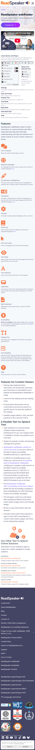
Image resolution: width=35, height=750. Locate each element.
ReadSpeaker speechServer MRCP (13, 689)
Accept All (25, 746)
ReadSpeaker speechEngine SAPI (13, 693)
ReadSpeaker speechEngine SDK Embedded (17, 681)
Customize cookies (19, 743)
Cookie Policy (6, 641)
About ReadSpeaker (8, 607)
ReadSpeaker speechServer (11, 685)
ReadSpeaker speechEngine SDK (13, 677)
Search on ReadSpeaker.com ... (12, 645)
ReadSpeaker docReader (10, 665)
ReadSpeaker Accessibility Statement (15, 627)
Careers (4, 615)
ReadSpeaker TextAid (9, 669)
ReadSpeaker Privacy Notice (11, 637)
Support (4, 649)
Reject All (9, 746)
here (13, 169)
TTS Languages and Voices (11, 697)
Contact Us (9, 25)
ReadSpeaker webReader (10, 661)
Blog (2, 611)
